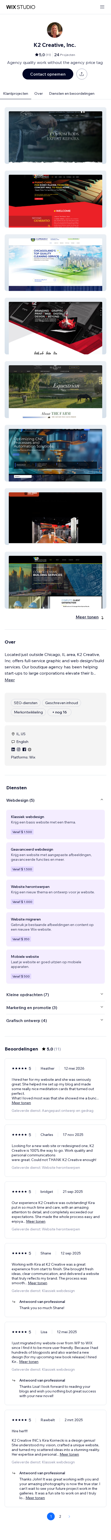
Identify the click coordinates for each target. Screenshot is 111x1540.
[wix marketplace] (20, 7)
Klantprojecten (15, 93)
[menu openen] (102, 7)
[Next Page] (69, 1516)
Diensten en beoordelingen (71, 93)
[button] (55, 135)
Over (38, 93)
